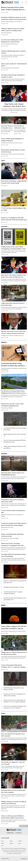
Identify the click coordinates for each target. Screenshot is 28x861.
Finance (11, 841)
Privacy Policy (24, 858)
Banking (11, 843)
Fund (2, 845)
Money (19, 843)
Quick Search (11, 832)
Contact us (19, 832)
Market (2, 843)
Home (2, 841)
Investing (20, 841)
